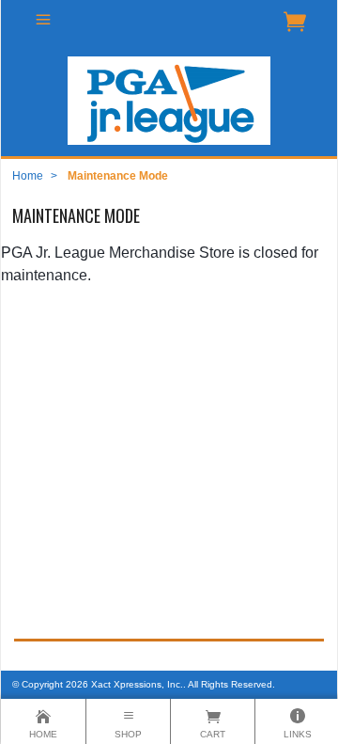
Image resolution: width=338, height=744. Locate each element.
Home (27, 175)
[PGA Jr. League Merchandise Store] (169, 100)
